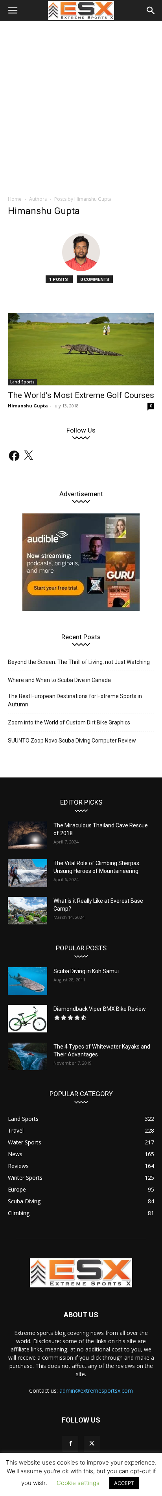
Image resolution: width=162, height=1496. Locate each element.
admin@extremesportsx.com (96, 1390)
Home (15, 199)
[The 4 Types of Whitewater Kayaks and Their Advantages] (27, 1056)
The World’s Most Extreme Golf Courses (81, 395)
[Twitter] (91, 1444)
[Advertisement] (81, 106)
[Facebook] (70, 1444)
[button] (12, 10)
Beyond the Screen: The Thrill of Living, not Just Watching (79, 662)
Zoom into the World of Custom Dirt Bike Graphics (69, 722)
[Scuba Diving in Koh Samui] (27, 981)
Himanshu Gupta (28, 406)
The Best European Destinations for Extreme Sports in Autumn (75, 700)
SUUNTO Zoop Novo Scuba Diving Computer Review (72, 740)
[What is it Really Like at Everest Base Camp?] (27, 910)
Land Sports (22, 382)
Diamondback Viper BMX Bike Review (99, 1009)
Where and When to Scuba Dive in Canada (59, 680)
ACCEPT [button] (124, 1483)
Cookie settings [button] (78, 1483)
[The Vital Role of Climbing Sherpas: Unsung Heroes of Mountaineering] (27, 873)
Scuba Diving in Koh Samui (86, 971)
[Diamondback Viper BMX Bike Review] (27, 1018)
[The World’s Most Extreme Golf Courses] (81, 349)
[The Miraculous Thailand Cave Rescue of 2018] (27, 835)
